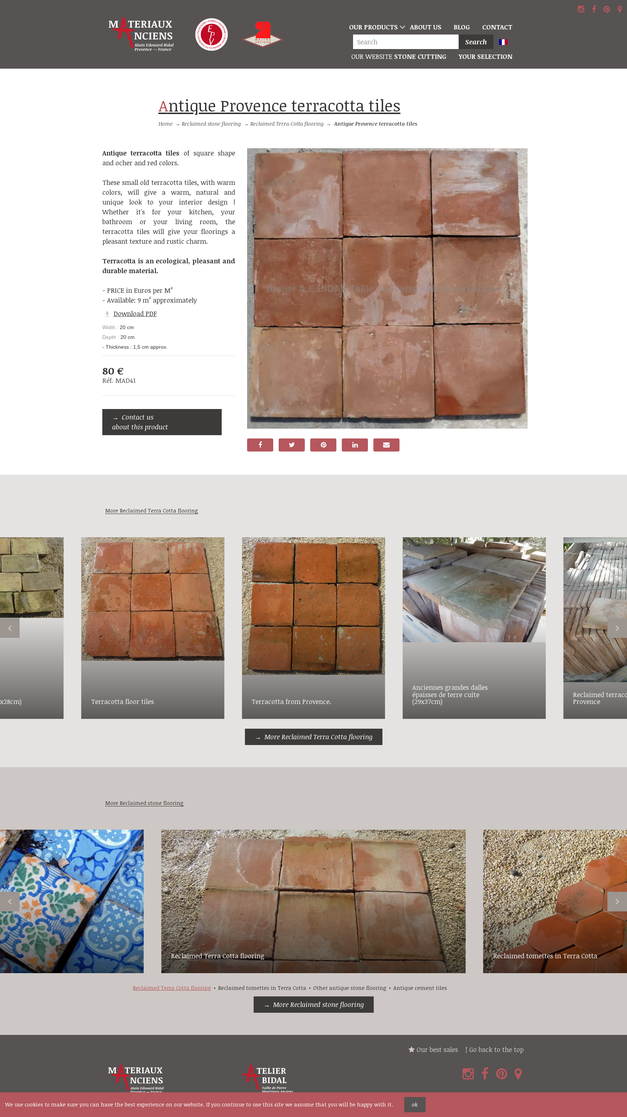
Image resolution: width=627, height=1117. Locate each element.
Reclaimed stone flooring (211, 123)
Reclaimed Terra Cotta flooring (287, 123)
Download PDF (135, 313)
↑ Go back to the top (494, 1049)
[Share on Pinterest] (323, 445)
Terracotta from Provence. (291, 701)
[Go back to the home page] (142, 34)
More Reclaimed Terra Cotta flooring (319, 736)
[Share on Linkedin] (355, 445)
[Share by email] (386, 445)
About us (425, 27)
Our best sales (436, 1049)
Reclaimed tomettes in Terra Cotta (545, 955)
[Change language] (506, 43)
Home (166, 123)
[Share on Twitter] (292, 445)
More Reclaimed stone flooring (318, 1004)
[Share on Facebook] (260, 445)
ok (415, 1104)
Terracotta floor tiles (122, 701)
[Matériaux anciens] (170, 1079)
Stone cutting (398, 56)
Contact (497, 27)
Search (476, 41)
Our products (373, 27)
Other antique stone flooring (349, 987)
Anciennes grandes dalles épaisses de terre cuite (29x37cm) (450, 694)
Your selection (485, 56)
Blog (462, 27)
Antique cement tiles (420, 987)
